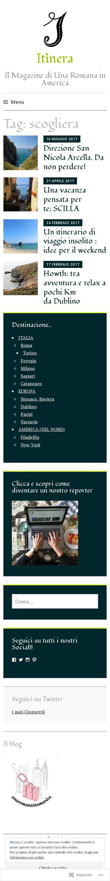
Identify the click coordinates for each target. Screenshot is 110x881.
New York (30, 445)
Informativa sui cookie (27, 857)
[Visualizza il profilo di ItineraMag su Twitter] (21, 660)
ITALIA (25, 338)
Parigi (26, 414)
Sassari (28, 376)
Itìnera (55, 58)
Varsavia (29, 422)
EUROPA (27, 391)
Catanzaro (31, 383)
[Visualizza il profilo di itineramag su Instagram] (27, 660)
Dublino (29, 406)
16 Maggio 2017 (62, 139)
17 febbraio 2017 (63, 264)
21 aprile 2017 (60, 181)
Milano (28, 368)
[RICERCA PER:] (55, 601)
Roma (26, 345)
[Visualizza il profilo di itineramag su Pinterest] (34, 660)
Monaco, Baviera (37, 399)
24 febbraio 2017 (63, 222)
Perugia (28, 361)
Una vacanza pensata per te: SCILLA (64, 199)
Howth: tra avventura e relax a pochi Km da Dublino (74, 287)
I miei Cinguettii (28, 712)
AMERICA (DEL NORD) (41, 429)
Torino (30, 353)
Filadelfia (30, 437)
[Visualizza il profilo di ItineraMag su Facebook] (14, 660)
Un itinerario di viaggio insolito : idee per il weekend (74, 241)
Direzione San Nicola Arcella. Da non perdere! (73, 157)
